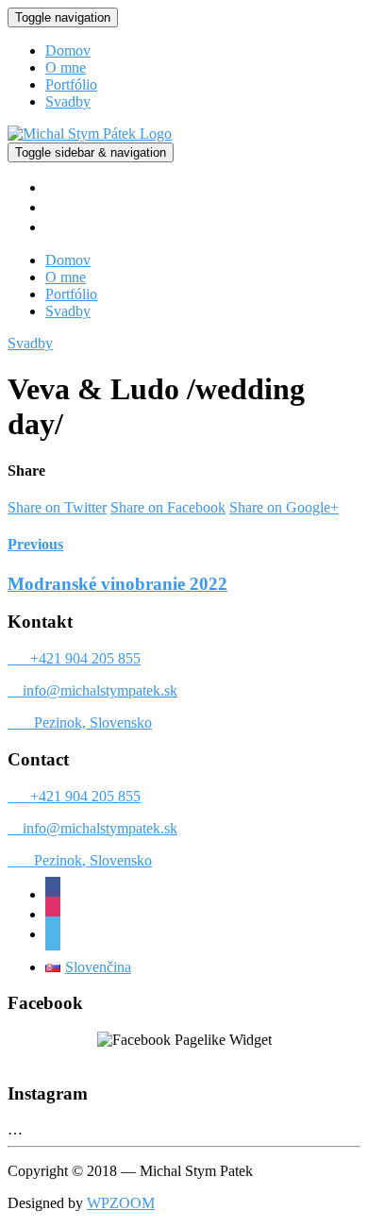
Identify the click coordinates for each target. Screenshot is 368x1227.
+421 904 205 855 (76, 658)
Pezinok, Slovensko (81, 722)
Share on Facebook (168, 507)
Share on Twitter (57, 507)
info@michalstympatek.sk (92, 690)
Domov (68, 50)
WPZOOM (121, 1203)
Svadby (68, 101)
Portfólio (71, 84)
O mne (65, 67)
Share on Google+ (284, 507)
